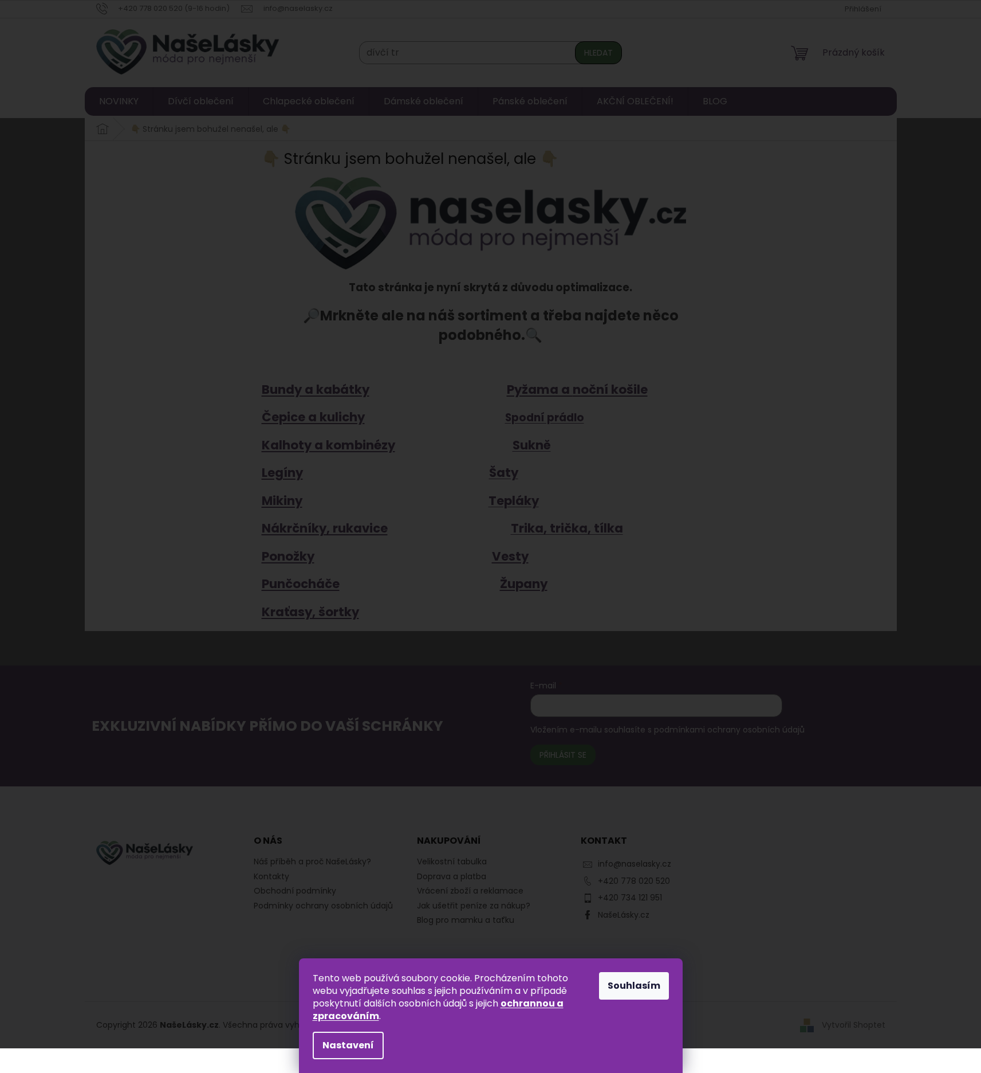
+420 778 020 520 (634, 881)
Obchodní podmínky (295, 890)
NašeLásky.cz (623, 915)
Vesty (510, 556)
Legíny (282, 472)
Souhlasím (634, 985)
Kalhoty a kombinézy (328, 445)
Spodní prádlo (544, 417)
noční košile (610, 389)
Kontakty (271, 876)
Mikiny (282, 500)
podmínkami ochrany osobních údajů (729, 729)
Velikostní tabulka (452, 861)
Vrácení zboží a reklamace (470, 891)
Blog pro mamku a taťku (465, 920)
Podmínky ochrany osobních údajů (323, 905)
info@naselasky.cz (634, 864)
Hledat (598, 52)
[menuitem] (119, 101)
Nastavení (348, 1045)
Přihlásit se (562, 755)
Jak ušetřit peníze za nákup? (473, 905)
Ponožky (288, 556)
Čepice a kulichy (313, 417)
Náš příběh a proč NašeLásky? (312, 861)
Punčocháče (301, 583)
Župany (523, 583)
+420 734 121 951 (630, 897)
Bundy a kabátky (315, 389)
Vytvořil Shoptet (853, 1025)
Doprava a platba (451, 876)
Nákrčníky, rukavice (325, 528)
